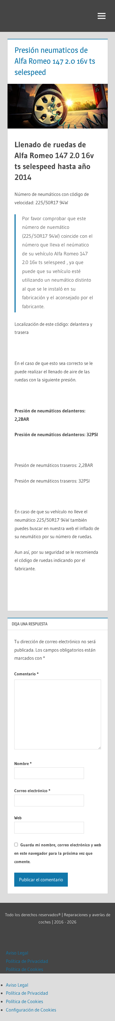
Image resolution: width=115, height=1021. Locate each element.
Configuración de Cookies (31, 1010)
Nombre (23, 763)
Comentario (26, 673)
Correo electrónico (32, 790)
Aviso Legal (17, 953)
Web (17, 817)
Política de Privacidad (27, 961)
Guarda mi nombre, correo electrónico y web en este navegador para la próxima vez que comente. (57, 853)
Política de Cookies (24, 969)
